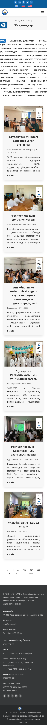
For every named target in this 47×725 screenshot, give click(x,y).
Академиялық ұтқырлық (22, 41)
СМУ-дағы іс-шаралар (23, 88)
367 (17, 573)
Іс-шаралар (31, 149)
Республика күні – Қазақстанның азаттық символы (23, 450)
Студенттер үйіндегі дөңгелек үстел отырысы (23, 140)
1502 (30, 573)
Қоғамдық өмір (35, 84)
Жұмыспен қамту (36, 95)
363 (24, 569)
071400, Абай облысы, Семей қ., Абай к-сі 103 (23, 615)
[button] (3, 25)
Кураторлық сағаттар (17, 459)
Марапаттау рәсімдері (29, 77)
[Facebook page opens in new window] (15, 2)
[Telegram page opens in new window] (27, 2)
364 (31, 569)
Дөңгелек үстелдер (16, 149)
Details (10, 175)
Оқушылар (20, 81)
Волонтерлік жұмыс (12, 95)
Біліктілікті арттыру (11, 683)
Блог (16, 20)
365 (38, 569)
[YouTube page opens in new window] (19, 2)
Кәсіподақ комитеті (18, 70)
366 (10, 573)
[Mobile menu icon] (42, 12)
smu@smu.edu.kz (10, 624)
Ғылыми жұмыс (26, 63)
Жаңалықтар (26, 20)
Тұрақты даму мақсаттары (17, 92)
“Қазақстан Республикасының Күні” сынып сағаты (23, 375)
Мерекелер (12, 531)
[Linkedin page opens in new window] (31, 2)
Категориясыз (13, 383)
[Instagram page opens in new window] (23, 2)
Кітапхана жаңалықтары (24, 73)
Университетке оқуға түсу (14, 658)
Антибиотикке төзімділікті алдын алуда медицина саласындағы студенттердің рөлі (23, 295)
